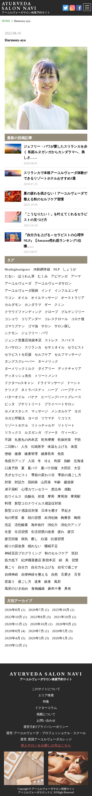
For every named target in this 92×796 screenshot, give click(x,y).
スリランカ (33, 347)
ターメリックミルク (20, 368)
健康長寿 (47, 454)
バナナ (33, 397)
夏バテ (33, 468)
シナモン (11, 333)
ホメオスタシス (16, 411)
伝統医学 (37, 446)
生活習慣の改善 (42, 532)
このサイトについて (46, 689)
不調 (8, 439)
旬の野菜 (11, 517)
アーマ (76, 276)
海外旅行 (37, 525)
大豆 (77, 468)
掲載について (46, 714)
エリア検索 (46, 695)
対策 (8, 482)
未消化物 (51, 517)
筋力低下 (11, 560)
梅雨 (77, 517)
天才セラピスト (16, 475)
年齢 (57, 482)
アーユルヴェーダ (18, 283)
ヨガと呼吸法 (15, 418)
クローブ (51, 312)
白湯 (44, 539)
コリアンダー (31, 319)
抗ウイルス (13, 496)
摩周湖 (62, 496)
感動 (67, 489)
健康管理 (31, 454)
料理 (8, 503)
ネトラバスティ (33, 390)
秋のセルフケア (56, 553)
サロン (46, 326)
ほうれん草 (26, 276)
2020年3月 (36, 638)
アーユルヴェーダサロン (53, 283)
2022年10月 (13, 617)
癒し (34, 539)
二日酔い (11, 446)
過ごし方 (24, 581)
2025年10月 (60, 610)
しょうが (69, 269)
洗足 (8, 525)
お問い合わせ (46, 720)
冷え (47, 461)
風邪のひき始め (16, 588)
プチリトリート (29, 404)
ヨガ (77, 411)
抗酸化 (30, 496)
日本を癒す (49, 510)
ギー (47, 304)
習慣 (75, 560)
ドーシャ (73, 383)
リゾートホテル (16, 425)
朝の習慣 (34, 517)
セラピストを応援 (18, 354)
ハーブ (53, 390)
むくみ (43, 276)
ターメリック (48, 361)
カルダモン (13, 304)
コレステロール (56, 319)
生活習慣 (21, 532)
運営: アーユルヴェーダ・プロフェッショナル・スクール (46, 733)
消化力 (53, 525)
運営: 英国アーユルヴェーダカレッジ (46, 739)
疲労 (70, 532)
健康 (18, 454)
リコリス (64, 418)
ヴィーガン (69, 432)
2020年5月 (60, 631)
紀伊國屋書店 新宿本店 (38, 560)
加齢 (67, 461)
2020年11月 (13, 624)
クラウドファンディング (23, 312)
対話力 (20, 482)
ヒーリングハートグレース (61, 397)
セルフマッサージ (67, 354)
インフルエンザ (66, 290)
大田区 (66, 468)
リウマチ (47, 418)
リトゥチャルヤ (43, 425)
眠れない (34, 546)
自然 (54, 574)
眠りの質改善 (15, 546)
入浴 (31, 461)
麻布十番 (54, 588)
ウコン (10, 298)
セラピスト (76, 347)
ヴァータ (51, 432)
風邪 (57, 581)
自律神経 (11, 574)
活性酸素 (21, 525)
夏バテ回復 (49, 468)
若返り (10, 581)
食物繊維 (38, 588)
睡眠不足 (51, 546)
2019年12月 (13, 645)
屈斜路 (33, 482)
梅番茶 (66, 517)
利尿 (57, 461)
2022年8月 (38, 617)
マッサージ (39, 411)
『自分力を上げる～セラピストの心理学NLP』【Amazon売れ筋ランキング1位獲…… (54, 240)
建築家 (69, 482)
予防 (77, 439)
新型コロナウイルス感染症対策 (38, 503)
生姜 (8, 532)
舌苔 (77, 574)
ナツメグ (11, 390)
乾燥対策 (64, 439)
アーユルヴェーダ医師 (21, 290)
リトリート (66, 425)
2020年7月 (36, 631)
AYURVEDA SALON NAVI (19, 5)
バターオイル (15, 397)
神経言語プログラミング (23, 553)
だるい (10, 276)
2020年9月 (63, 624)
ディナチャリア (69, 368)
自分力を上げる (42, 567)
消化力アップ (71, 525)
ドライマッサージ (50, 383)
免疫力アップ (15, 461)
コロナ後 (77, 319)
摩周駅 (76, 496)
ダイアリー (46, 368)
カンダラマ (33, 304)
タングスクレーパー (20, 361)
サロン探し (62, 326)
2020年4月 (12, 638)
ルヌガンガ (33, 432)
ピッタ (10, 404)
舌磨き (66, 574)
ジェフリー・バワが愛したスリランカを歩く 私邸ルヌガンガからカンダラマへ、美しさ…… (55, 152)
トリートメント (46, 376)
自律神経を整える (34, 574)
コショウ (11, 319)
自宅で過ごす (68, 567)
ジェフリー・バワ (34, 333)
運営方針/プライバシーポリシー (45, 726)
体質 (74, 446)
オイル (23, 298)
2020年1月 (60, 638)
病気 (24, 539)
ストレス (51, 340)
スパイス (68, 340)
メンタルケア (61, 411)
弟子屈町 (11, 489)
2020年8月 (12, 631)
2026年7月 (36, 610)
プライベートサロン (59, 404)
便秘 (8, 454)
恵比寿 (56, 489)
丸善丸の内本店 (26, 439)
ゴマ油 (33, 326)
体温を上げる (58, 446)
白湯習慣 (57, 539)
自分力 (23, 567)
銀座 (47, 581)
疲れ (61, 532)
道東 (37, 581)
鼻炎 (67, 588)
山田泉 (46, 482)
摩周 (51, 496)
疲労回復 (11, 539)
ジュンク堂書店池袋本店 (23, 340)
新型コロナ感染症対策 (21, 510)
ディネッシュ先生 (18, 376)
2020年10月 (39, 624)
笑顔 (74, 553)
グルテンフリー (73, 312)
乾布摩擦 (47, 439)
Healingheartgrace (17, 269)
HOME (6, 21)
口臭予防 (11, 468)
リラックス (13, 432)
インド (46, 290)
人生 (24, 446)
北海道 (79, 461)
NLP (56, 269)
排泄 (41, 496)
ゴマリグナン (15, 326)
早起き (66, 510)
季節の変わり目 (43, 475)
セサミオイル (54, 347)
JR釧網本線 (41, 269)
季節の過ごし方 (69, 475)
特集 (46, 701)
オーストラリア (72, 298)
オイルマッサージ (44, 298)
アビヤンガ (59, 276)
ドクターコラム (46, 707)
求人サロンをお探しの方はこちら (46, 745)
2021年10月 (62, 617)
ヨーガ (33, 418)
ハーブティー (71, 390)
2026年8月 (12, 610)
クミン (59, 304)
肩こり (10, 567)
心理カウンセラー (34, 489)
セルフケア (43, 354)
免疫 (60, 454)
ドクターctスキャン (19, 383)
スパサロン (13, 347)
